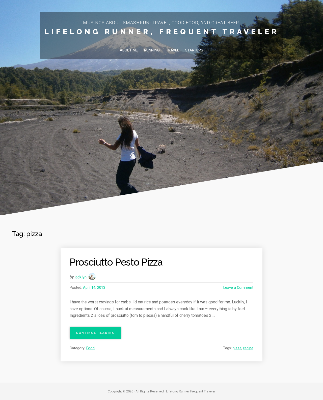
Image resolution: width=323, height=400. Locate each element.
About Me (129, 50)
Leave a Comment (238, 287)
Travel (172, 50)
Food (90, 348)
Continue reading (97, 335)
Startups (194, 50)
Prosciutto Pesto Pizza (116, 262)
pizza (237, 348)
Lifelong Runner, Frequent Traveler (161, 31)
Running (152, 50)
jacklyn (81, 277)
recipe (248, 348)
